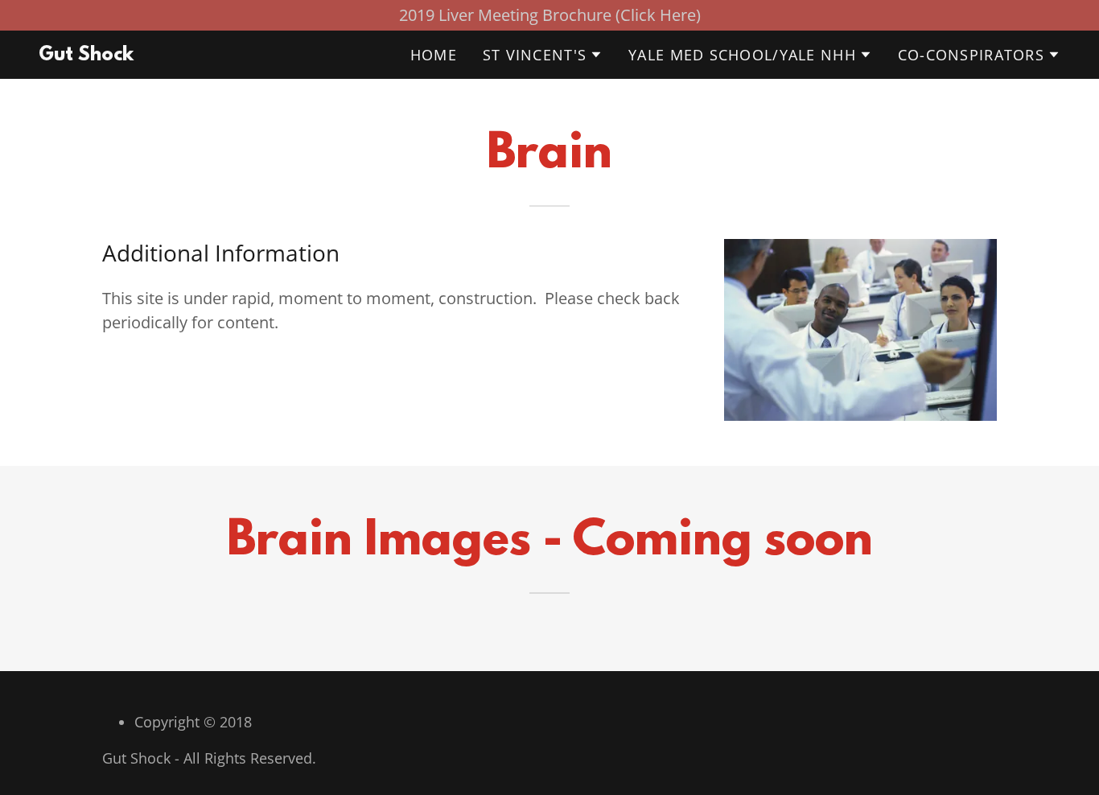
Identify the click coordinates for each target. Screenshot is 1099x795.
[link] (86, 54)
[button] (543, 54)
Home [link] (433, 54)
